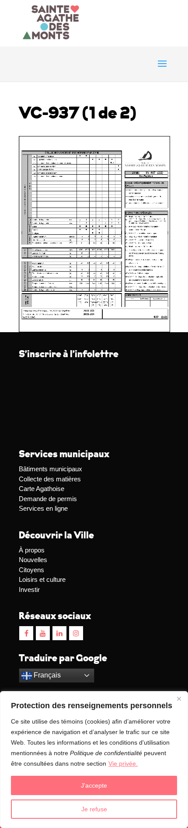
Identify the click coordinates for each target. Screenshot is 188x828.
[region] (94, 759)
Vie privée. (123, 763)
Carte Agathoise (41, 488)
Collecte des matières (50, 479)
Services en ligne (43, 508)
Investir (29, 589)
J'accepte (94, 785)
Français (46, 675)
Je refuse (94, 809)
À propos (32, 550)
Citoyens (31, 570)
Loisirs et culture (42, 579)
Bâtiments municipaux (50, 469)
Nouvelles (33, 559)
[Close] (179, 698)
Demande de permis (48, 498)
